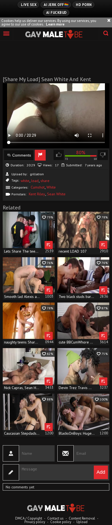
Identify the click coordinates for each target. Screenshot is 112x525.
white (25, 180)
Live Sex (28, 4)
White (51, 187)
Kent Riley (37, 194)
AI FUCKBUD (56, 12)
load (35, 180)
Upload (82, 522)
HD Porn (84, 4)
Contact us (55, 518)
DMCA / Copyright (28, 518)
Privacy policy (34, 522)
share (45, 180)
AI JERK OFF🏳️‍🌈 (56, 4)
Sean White (56, 194)
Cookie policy (60, 522)
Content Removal (82, 518)
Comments (21, 155)
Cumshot (38, 187)
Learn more (55, 24)
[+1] (6, 33)
